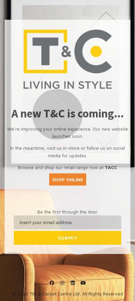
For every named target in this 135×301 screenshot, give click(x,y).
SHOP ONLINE (67, 179)
